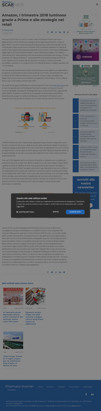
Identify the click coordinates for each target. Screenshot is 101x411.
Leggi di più (20, 207)
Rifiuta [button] (56, 212)
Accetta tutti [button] (75, 212)
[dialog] (50, 205)
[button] (25, 212)
